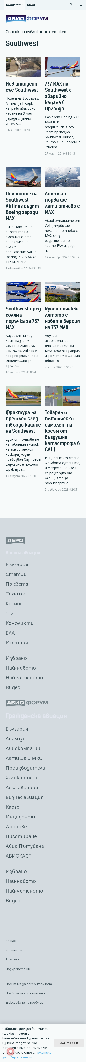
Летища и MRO (24, 758)
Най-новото (21, 668)
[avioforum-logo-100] (27, 19)
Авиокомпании (24, 748)
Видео (13, 687)
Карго (13, 807)
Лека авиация (22, 787)
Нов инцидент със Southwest (22, 87)
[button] (71, 5)
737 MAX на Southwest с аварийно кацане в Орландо (58, 96)
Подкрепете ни (18, 969)
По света (17, 584)
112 (10, 613)
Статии (16, 574)
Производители (25, 768)
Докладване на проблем (24, 1002)
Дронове (16, 826)
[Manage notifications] (10, 1051)
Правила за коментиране (26, 993)
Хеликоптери (22, 777)
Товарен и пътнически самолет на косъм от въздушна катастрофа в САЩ (62, 430)
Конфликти (20, 623)
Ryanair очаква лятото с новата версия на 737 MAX (62, 318)
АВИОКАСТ (19, 856)
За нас (11, 941)
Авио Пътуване (25, 846)
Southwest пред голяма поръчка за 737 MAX (23, 318)
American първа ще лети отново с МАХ (62, 203)
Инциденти (20, 816)
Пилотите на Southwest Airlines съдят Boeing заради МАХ (22, 206)
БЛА (10, 633)
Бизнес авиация (24, 797)
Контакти (14, 950)
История (17, 642)
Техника (15, 593)
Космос (14, 603)
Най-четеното (24, 677)
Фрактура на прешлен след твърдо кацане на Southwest (23, 421)
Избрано (16, 658)
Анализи (16, 738)
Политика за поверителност (29, 984)
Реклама (12, 959)
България (17, 564)
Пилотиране (21, 836)
